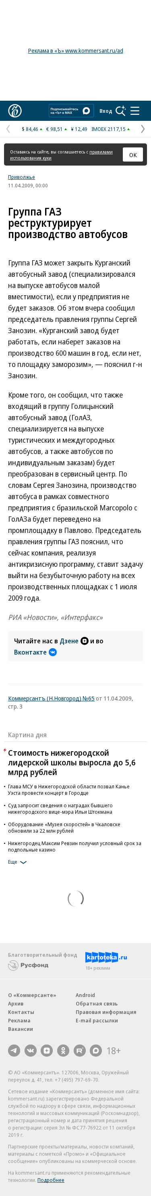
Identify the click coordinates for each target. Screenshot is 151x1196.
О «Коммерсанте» (32, 995)
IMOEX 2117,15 (108, 129)
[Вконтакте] (31, 1051)
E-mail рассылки (97, 1020)
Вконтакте (30, 652)
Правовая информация (106, 1012)
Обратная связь (97, 1003)
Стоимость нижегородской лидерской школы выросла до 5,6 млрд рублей (72, 762)
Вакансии (20, 1028)
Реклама (19, 1020)
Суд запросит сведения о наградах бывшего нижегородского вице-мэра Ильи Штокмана (60, 808)
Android (85, 995)
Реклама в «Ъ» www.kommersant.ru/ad (75, 50)
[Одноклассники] (63, 1051)
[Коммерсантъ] (15, 111)
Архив (15, 1003)
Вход (105, 110)
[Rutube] (80, 1051)
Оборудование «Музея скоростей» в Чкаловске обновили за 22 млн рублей (64, 827)
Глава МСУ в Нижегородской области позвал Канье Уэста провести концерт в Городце (69, 789)
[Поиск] (121, 111)
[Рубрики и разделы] (135, 111)
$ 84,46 (30, 129)
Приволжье (21, 176)
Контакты (21, 1012)
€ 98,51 (54, 129)
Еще (12, 861)
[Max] (96, 1051)
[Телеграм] (14, 1051)
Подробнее (50, 1180)
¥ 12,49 (79, 129)
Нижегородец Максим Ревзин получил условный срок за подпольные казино (74, 846)
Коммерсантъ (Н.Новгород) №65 (51, 698)
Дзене (69, 641)
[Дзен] (47, 1051)
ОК (133, 155)
